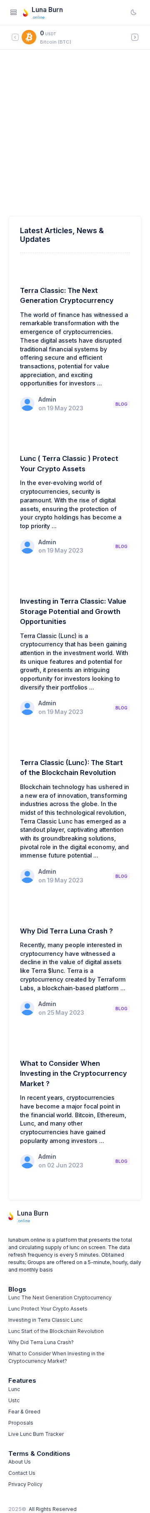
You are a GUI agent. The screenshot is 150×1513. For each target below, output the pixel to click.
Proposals (20, 1423)
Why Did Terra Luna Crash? (41, 1342)
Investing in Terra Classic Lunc (45, 1320)
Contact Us (21, 1473)
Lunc (14, 1389)
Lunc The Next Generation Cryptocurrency (60, 1297)
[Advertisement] (75, 137)
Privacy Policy (25, 1484)
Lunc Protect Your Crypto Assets (48, 1309)
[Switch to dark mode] (133, 12)
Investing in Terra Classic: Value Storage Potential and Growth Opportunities (73, 611)
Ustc (14, 1400)
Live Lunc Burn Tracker (36, 1434)
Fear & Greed (24, 1411)
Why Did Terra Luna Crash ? (66, 931)
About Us (19, 1462)
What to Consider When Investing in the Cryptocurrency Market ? (73, 1073)
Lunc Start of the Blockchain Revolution (56, 1331)
